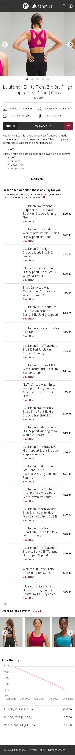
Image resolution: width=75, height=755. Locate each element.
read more (37, 179)
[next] (70, 44)
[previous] (5, 44)
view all (37, 610)
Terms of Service (56, 750)
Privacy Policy (37, 750)
